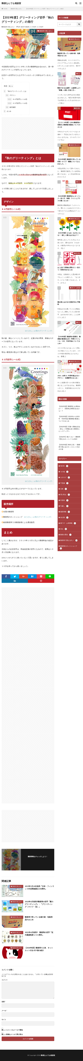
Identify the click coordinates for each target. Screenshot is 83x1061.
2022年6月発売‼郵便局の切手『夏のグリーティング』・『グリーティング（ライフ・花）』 (39, 904)
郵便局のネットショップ (68, 547)
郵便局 (27, 27)
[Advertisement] (28, 132)
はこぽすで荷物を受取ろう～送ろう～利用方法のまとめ (68, 268)
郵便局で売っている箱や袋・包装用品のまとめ (39, 918)
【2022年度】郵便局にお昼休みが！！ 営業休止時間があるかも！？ (69, 408)
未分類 (64, 517)
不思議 (64, 483)
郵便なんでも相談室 (11, 3)
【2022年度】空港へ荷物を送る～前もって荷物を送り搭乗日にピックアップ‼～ (69, 429)
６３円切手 (33, 27)
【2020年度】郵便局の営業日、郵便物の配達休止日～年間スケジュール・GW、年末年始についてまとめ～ (69, 340)
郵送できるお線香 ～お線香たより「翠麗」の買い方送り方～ (69, 89)
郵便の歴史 (65, 534)
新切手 (23, 27)
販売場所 (11, 107)
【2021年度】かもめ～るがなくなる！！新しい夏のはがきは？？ (69, 234)
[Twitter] (14, 576)
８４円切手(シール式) (17, 99)
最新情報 (64, 512)
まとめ (7, 111)
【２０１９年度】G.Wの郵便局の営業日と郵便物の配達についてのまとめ (68, 124)
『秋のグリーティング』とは (15, 91)
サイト (4, 1019)
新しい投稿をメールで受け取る (12, 1034)
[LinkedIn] (15, 581)
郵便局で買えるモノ (16, 9)
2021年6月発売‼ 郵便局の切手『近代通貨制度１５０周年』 (39, 933)
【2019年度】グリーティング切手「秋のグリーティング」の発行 (45, 9)
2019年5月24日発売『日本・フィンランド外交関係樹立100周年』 (39, 887)
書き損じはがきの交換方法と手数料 (68, 303)
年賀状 (64, 500)
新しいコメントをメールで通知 (12, 1030)
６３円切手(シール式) (17, 103)
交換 (63, 489)
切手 (19, 27)
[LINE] (49, 576)
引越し (64, 506)
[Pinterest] (41, 581)
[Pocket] (41, 576)
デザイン (11, 95)
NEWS (64, 466)
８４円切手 (40, 27)
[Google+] (23, 576)
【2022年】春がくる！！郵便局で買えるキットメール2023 (69, 438)
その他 (64, 472)
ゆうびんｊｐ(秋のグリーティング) (38, 331)
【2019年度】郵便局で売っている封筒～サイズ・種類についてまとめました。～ (69, 161)
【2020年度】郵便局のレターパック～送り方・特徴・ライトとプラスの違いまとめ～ (69, 198)
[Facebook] (6, 576)
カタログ (64, 477)
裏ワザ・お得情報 (76, 287)
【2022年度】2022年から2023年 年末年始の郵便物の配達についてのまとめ (69, 419)
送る (79, 73)
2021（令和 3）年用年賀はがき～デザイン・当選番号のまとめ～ (68, 377)
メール (4, 1010)
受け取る (78, 108)
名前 (4, 1001)
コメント (5, 980)
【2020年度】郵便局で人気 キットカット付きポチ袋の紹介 (39, 949)
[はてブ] (32, 576)
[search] (79, 24)
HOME (5, 9)
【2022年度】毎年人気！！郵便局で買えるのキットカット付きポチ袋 (69, 447)
